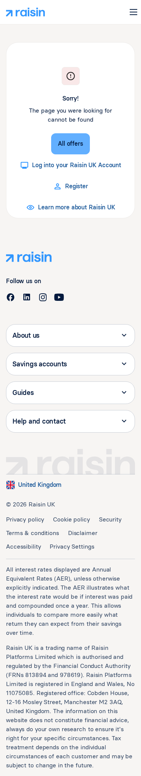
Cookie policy (71, 519)
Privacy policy (25, 519)
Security (110, 519)
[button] (133, 12)
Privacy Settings (72, 546)
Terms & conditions (32, 533)
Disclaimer (82, 533)
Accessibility (23, 546)
